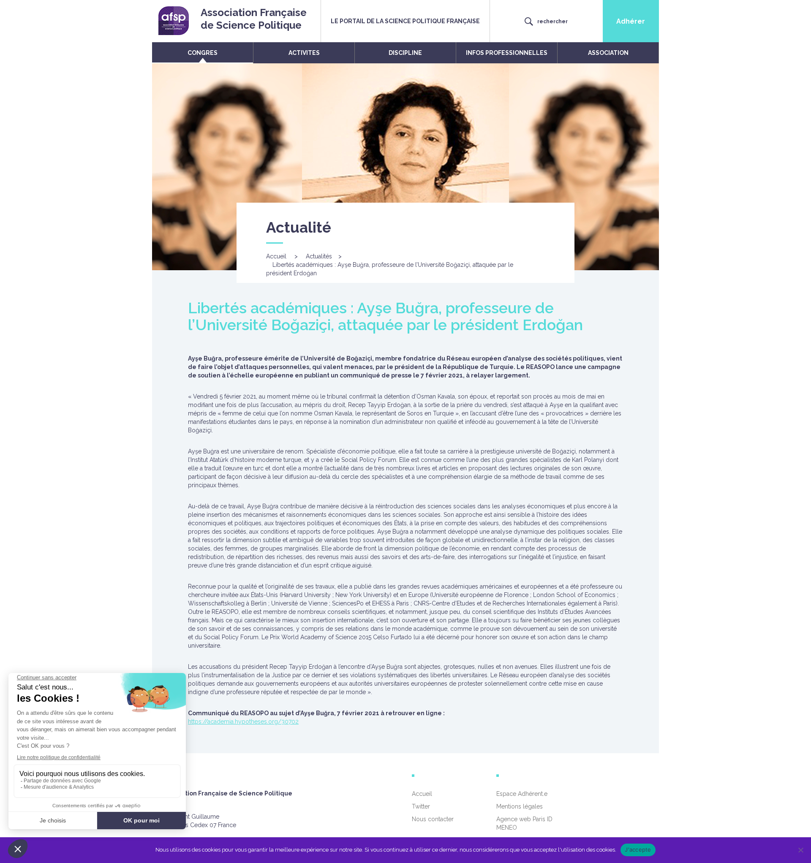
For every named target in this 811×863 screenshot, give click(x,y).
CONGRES (203, 52)
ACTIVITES (304, 52)
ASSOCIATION (608, 52)
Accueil (276, 256)
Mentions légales (519, 806)
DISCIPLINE (405, 52)
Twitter (421, 806)
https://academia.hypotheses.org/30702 (243, 721)
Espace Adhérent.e (521, 793)
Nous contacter (433, 819)
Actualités (319, 256)
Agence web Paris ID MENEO (524, 823)
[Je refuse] (800, 850)
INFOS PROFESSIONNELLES (506, 52)
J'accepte (638, 849)
